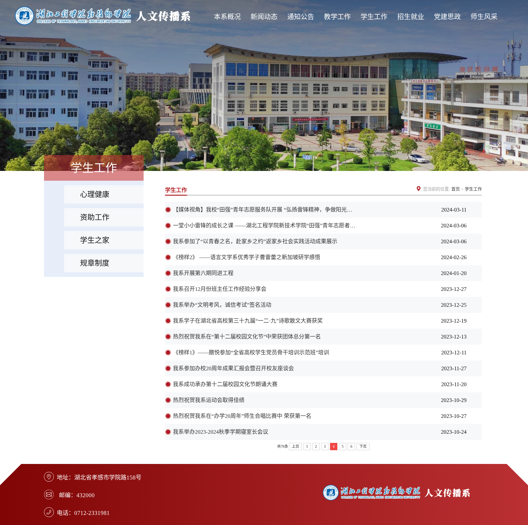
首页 (455, 189)
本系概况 (227, 16)
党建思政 (447, 16)
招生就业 (410, 16)
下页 (363, 446)
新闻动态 (264, 16)
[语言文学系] (102, 18)
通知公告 (300, 16)
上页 (295, 446)
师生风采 (484, 16)
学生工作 (374, 16)
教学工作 (337, 16)
